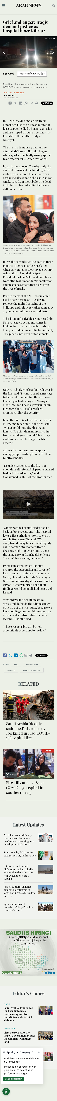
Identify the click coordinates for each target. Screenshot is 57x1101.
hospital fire (32, 664)
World (7, 1004)
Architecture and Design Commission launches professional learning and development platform (19, 839)
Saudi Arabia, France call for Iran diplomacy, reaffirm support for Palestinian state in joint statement (18, 1014)
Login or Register (13, 1079)
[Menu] (3, 5)
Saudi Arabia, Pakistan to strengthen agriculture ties (20, 854)
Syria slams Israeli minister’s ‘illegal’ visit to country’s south (18, 907)
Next (53, 52)
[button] (28, 504)
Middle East (9, 1029)
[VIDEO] (28, 764)
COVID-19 (11, 670)
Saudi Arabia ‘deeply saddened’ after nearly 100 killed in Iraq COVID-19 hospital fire (28, 730)
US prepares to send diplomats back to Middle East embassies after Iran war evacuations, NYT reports (19, 872)
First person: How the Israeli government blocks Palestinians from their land (19, 1037)
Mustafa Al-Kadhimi (31, 670)
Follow (48, 103)
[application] (28, 52)
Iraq (16, 664)
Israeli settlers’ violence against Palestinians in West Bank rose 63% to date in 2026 (20, 891)
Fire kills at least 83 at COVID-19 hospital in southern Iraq (25, 787)
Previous (4, 52)
